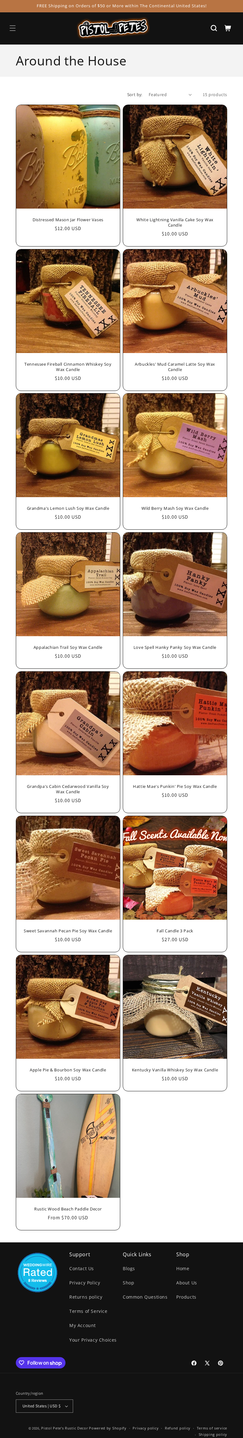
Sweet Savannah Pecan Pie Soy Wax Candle (68, 931)
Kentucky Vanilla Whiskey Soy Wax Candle (175, 1070)
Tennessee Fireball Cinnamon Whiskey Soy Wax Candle (67, 367)
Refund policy (177, 1428)
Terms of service (212, 1428)
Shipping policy (213, 1434)
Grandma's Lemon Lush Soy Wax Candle (68, 508)
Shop (128, 1283)
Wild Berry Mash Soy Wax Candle (175, 508)
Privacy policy (146, 1428)
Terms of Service (88, 1311)
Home (182, 1268)
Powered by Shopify (108, 1428)
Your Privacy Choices (93, 1340)
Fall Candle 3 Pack (175, 931)
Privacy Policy (84, 1283)
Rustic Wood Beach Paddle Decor (68, 1209)
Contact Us (81, 1268)
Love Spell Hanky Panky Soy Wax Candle (175, 647)
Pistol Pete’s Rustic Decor (64, 1428)
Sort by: (134, 94)
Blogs (129, 1268)
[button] (13, 28)
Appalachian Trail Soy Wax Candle (68, 647)
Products (186, 1297)
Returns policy (85, 1297)
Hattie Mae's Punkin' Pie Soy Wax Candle (175, 786)
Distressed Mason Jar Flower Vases (68, 219)
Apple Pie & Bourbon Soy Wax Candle (68, 1070)
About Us (186, 1283)
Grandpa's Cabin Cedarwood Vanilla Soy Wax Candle (68, 789)
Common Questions (145, 1297)
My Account (82, 1325)
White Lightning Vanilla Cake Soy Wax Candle (175, 222)
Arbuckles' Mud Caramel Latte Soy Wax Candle (175, 367)
